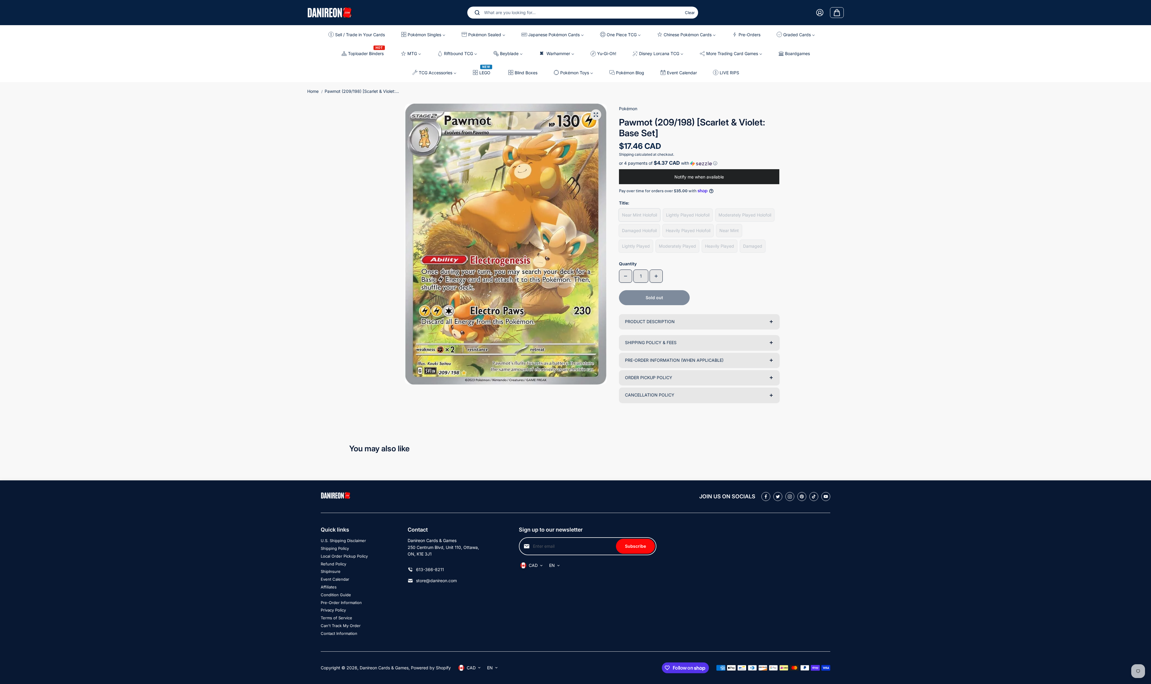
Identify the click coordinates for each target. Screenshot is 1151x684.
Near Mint (729, 230)
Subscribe (635, 546)
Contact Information (339, 633)
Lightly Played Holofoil (687, 214)
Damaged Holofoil (639, 230)
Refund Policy (333, 564)
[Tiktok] (813, 496)
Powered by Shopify (431, 667)
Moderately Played (677, 246)
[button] (699, 163)
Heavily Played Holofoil (688, 230)
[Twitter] (777, 496)
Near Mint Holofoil (639, 214)
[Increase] (656, 276)
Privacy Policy (333, 610)
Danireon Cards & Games (384, 667)
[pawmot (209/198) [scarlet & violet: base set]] (595, 114)
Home (313, 91)
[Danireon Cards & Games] (329, 12)
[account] (819, 12)
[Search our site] (477, 12)
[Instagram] (789, 496)
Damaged (752, 246)
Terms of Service (336, 617)
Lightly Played (636, 246)
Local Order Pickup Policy (344, 556)
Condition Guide (336, 594)
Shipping (626, 154)
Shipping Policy (335, 548)
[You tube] (825, 496)
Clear (690, 12)
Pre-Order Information (341, 602)
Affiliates (329, 587)
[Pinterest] (801, 496)
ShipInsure (331, 571)
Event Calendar (335, 579)
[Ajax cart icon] (837, 12)
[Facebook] (765, 496)
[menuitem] (359, 34)
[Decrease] (625, 276)
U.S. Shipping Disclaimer (343, 540)
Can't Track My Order (341, 625)
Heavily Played (719, 246)
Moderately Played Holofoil (744, 214)
